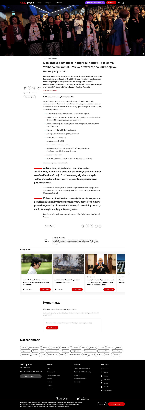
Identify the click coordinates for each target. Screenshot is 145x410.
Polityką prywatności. (44, 404)
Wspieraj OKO (51, 372)
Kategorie (48, 3)
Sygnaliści (50, 385)
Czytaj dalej (45, 289)
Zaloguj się (51, 328)
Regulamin (77, 375)
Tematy (39, 3)
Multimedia (58, 3)
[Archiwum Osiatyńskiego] (82, 398)
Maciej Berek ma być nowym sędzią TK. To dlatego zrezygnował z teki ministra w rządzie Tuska (101, 282)
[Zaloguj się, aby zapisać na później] (113, 277)
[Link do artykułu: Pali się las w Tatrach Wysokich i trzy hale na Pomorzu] (68, 264)
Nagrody (49, 379)
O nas (48, 369)
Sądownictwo (91, 277)
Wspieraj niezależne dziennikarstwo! (31, 371)
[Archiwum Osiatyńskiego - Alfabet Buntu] (62, 399)
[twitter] (91, 226)
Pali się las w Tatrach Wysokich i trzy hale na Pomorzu (67, 281)
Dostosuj (102, 404)
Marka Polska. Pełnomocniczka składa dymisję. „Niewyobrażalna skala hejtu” (36, 282)
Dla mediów (77, 382)
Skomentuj (28, 97)
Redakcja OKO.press (59, 238)
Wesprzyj (111, 3)
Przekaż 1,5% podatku (53, 375)
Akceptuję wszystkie (116, 404)
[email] (96, 226)
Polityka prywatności (80, 379)
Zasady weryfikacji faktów (82, 369)
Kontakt (49, 382)
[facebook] (87, 226)
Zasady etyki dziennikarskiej (82, 372)
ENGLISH (50, 389)
